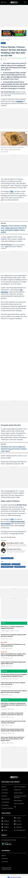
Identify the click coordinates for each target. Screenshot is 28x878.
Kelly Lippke (24, 58)
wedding (19, 101)
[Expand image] (26, 132)
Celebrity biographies (5, 630)
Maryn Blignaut (18, 58)
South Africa (3, 709)
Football (3, 638)
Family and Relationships (6, 678)
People (2, 694)
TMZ (12, 519)
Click (13, 92)
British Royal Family (7, 558)
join (6, 246)
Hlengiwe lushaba (20, 566)
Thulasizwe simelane (7, 566)
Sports (2, 686)
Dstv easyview (16, 564)
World (7, 40)
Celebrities (3, 717)
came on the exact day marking (13, 522)
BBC (11, 191)
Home (2, 40)
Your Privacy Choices (15, 877)
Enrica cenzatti (5, 564)
